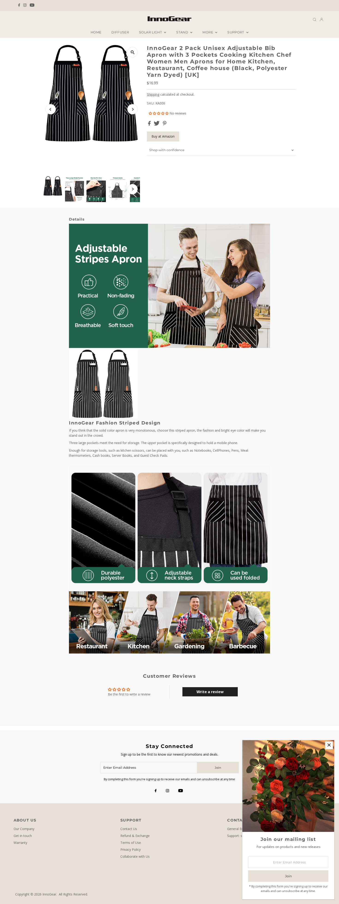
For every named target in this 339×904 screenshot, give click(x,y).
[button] (159, 113)
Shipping (153, 94)
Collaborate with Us (135, 856)
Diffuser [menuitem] (120, 32)
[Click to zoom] (132, 52)
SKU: (151, 103)
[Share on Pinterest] (165, 124)
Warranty (20, 842)
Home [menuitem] (96, 32)
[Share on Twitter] (157, 124)
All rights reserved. (73, 894)
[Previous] (50, 109)
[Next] (132, 109)
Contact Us (128, 829)
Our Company (24, 829)
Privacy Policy (130, 849)
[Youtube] (32, 5)
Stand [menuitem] (182, 32)
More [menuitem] (208, 32)
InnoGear (49, 894)
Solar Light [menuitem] (151, 32)
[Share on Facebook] (150, 124)
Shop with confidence (166, 150)
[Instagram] (25, 5)
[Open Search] (315, 19)
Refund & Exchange (135, 835)
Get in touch (23, 835)
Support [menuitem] (236, 32)
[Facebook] (19, 5)
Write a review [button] (210, 691)
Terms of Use (130, 842)
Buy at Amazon (163, 136)
